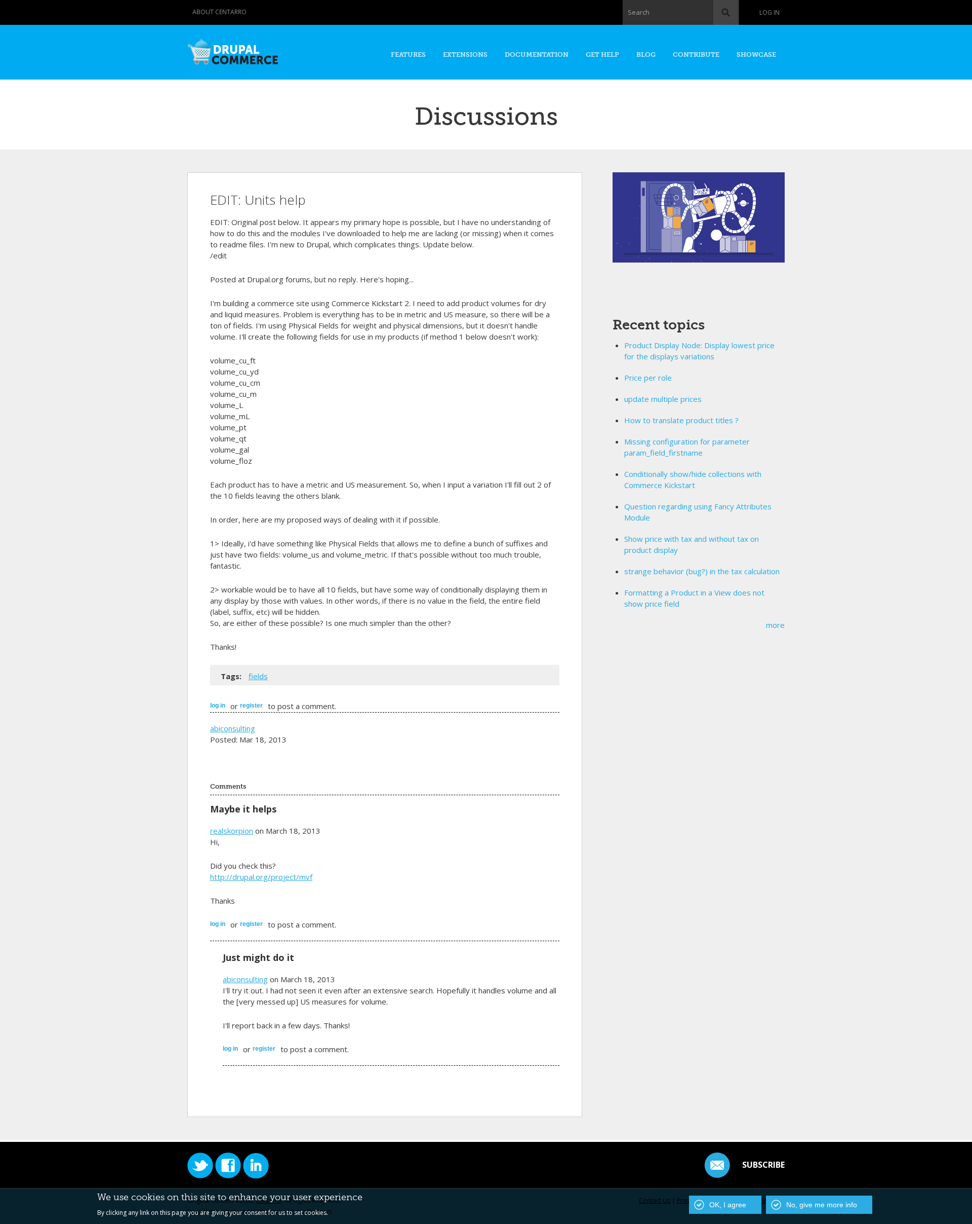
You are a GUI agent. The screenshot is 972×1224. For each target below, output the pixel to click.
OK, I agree (727, 1205)
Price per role (648, 378)
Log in (769, 12)
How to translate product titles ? (681, 420)
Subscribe (763, 1164)
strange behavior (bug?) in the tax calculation (702, 571)
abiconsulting (232, 728)
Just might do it (258, 957)
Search (639, 12)
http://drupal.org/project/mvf (261, 877)
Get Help (602, 54)
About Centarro (219, 12)
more (775, 625)
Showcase (756, 54)
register (251, 705)
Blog (646, 54)
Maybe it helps (243, 809)
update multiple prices (663, 399)
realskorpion (231, 831)
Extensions (465, 54)
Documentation (537, 54)
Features (408, 54)
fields (258, 676)
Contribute (696, 54)
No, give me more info (821, 1205)
